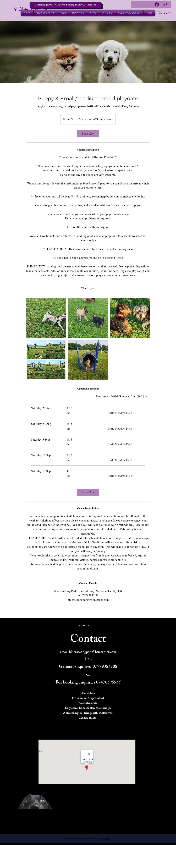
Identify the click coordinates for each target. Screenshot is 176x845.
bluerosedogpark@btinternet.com (92, 652)
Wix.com (106, 839)
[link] (88, 133)
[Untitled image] (46, 318)
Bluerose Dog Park (33, 9)
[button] (65, 5)
